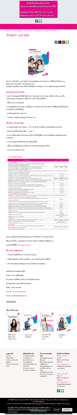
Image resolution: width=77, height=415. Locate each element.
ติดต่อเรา (8, 362)
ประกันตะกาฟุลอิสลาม (29, 370)
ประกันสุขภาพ (27, 358)
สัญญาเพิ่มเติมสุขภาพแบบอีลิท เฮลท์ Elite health (46, 368)
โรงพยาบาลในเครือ (11, 360)
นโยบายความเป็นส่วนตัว (44, 410)
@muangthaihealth (23, 245)
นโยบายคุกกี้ (14, 412)
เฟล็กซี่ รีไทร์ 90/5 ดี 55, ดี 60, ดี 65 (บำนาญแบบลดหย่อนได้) (47, 374)
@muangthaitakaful (62, 382)
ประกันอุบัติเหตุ (27, 362)
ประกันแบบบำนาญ (28, 368)
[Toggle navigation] (74, 26)
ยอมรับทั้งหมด (67, 410)
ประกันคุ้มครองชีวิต (28, 356)
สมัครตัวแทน (10, 358)
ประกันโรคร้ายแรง (28, 360)
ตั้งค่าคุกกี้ (56, 410)
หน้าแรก (8, 356)
